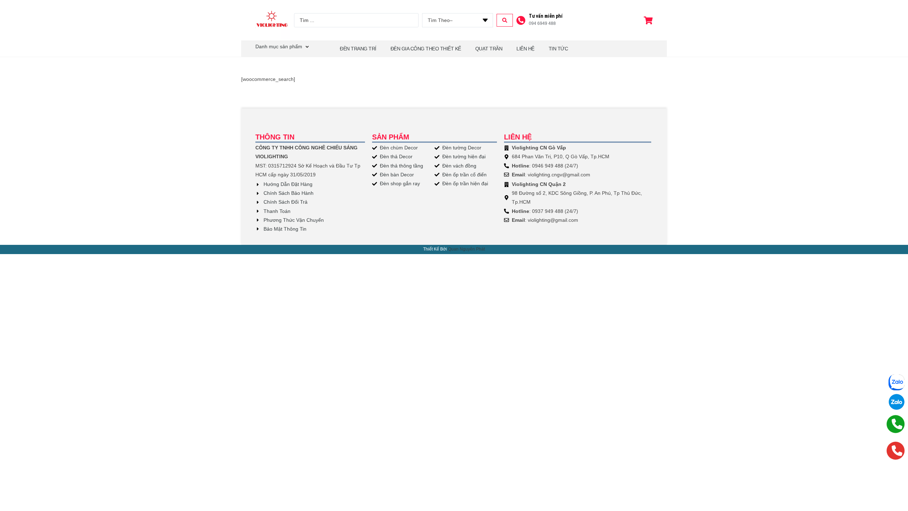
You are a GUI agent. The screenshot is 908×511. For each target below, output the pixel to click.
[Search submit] (505, 20)
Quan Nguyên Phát (466, 249)
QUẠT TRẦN (489, 48)
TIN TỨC (558, 48)
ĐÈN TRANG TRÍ (358, 48)
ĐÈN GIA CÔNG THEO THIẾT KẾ (426, 48)
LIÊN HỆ (525, 48)
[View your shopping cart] (649, 20)
